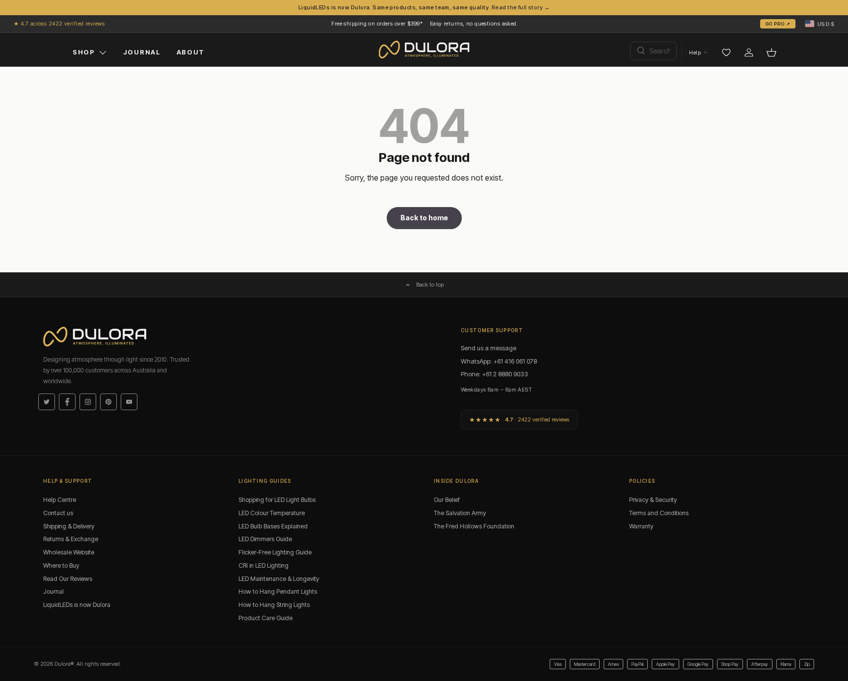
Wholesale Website (68, 552)
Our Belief (447, 499)
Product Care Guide (265, 618)
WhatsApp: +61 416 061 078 (499, 361)
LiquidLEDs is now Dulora (76, 604)
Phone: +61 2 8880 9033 (494, 374)
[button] (819, 23)
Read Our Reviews (67, 578)
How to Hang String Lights (274, 604)
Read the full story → (521, 7)
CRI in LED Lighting (263, 565)
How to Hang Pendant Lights (277, 591)
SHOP (84, 52)
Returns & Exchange (70, 539)
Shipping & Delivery (68, 526)
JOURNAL (142, 52)
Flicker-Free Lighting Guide (275, 552)
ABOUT (191, 52)
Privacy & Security (653, 499)
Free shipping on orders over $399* (377, 23)
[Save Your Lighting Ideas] (726, 52)
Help (695, 52)
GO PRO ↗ (778, 23)
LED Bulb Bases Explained (273, 526)
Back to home (424, 217)
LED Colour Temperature (271, 513)
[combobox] (653, 51)
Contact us (58, 513)
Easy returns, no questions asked (473, 23)
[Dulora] (424, 49)
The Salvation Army (460, 513)
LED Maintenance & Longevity (278, 578)
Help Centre (59, 499)
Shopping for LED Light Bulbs (277, 499)
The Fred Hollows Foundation (474, 526)
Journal (53, 591)
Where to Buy (61, 565)
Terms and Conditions (659, 513)
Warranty (641, 526)
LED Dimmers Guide (265, 539)
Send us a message (488, 348)
